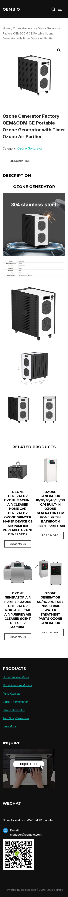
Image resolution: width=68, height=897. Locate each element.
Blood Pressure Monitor (17, 685)
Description (20, 161)
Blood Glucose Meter (16, 677)
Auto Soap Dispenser (16, 718)
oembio (11, 9)
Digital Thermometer (15, 701)
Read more (17, 543)
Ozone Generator (24, 28)
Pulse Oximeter (12, 693)
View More (9, 726)
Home (7, 28)
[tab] (20, 161)
